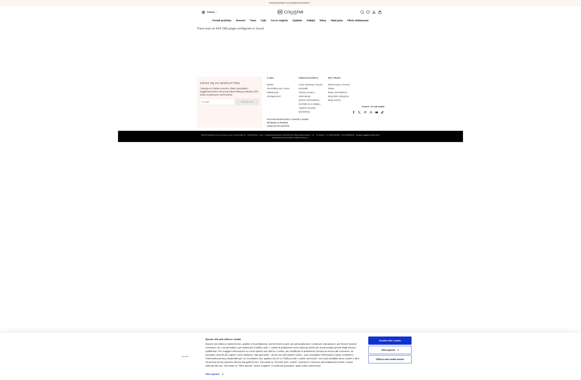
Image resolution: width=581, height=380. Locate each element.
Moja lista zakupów (338, 96)
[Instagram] (371, 112)
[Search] (362, 12)
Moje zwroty (334, 100)
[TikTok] (382, 112)
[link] (374, 12)
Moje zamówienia (337, 92)
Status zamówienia (309, 100)
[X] (359, 112)
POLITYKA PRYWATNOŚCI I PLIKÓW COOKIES (288, 119)
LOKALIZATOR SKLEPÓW (278, 126)
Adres (331, 88)
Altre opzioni (212, 374)
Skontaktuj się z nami (278, 88)
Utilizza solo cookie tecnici (390, 359)
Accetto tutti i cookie (390, 340)
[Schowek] (368, 12)
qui (240, 358)
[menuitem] (222, 21)
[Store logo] (290, 12)
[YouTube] (377, 112)
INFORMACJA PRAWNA (277, 122)
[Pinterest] (365, 112)
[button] (209, 12)
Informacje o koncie (339, 84)
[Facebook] (354, 112)
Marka (270, 84)
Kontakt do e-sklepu (309, 104)
